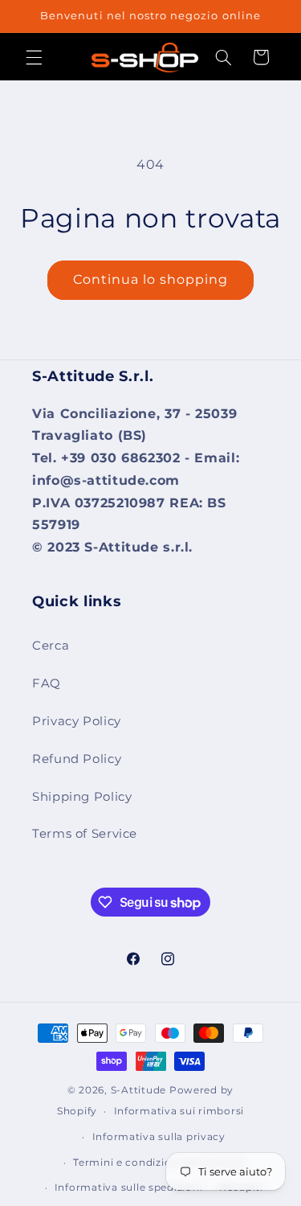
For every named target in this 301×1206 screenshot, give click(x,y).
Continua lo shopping (151, 279)
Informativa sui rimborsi (179, 1111)
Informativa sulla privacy (159, 1136)
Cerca (50, 645)
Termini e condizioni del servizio (158, 1162)
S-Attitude (138, 1090)
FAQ (46, 683)
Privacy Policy (76, 721)
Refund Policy (76, 759)
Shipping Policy (82, 797)
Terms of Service (84, 834)
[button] (33, 57)
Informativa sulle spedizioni (129, 1187)
